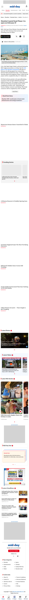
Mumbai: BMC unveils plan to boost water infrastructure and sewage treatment (13, 99)
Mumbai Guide (19, 548)
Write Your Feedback (14, 530)
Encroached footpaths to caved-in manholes (12, 13)
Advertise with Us (8, 561)
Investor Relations (20, 561)
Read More (15, 91)
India (5, 546)
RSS (17, 563)
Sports (17, 542)
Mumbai (6, 542)
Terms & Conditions (21, 557)
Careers (5, 563)
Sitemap (18, 566)
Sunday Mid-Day (20, 546)
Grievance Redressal (21, 559)
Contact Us (6, 559)
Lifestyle (18, 544)
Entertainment (7, 544)
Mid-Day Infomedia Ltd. (18, 571)
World (5, 548)
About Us (6, 557)
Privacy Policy (7, 566)
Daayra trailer (25, 13)
